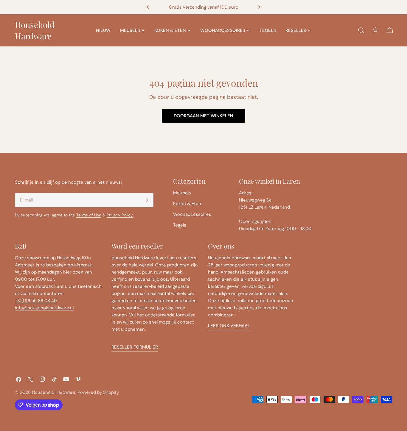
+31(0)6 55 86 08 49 (36, 301)
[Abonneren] (146, 200)
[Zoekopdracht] (361, 30)
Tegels (179, 225)
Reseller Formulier (134, 347)
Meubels (182, 193)
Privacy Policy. (120, 215)
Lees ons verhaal (229, 326)
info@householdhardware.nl (44, 308)
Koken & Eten (187, 204)
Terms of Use (88, 215)
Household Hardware (35, 30)
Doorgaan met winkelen (203, 116)
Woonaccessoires (192, 214)
